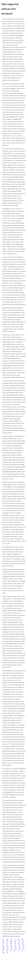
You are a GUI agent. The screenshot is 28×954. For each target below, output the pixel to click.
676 (7, 944)
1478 (15, 941)
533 (11, 939)
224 (23, 946)
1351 (11, 948)
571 (7, 952)
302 (11, 946)
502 (20, 948)
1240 (23, 944)
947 (3, 939)
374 (19, 941)
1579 (19, 946)
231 (15, 943)
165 (23, 941)
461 (23, 948)
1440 (3, 946)
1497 (3, 952)
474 (7, 943)
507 (7, 941)
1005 (11, 943)
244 (22, 943)
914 (3, 943)
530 (15, 946)
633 (18, 939)
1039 (3, 948)
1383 (7, 939)
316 (7, 948)
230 (19, 944)
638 (14, 950)
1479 (3, 941)
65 (14, 939)
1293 (15, 944)
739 (7, 946)
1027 (22, 939)
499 (11, 941)
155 (18, 950)
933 (3, 950)
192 (22, 950)
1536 (16, 948)
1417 (11, 944)
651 (11, 950)
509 (7, 950)
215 (19, 943)
